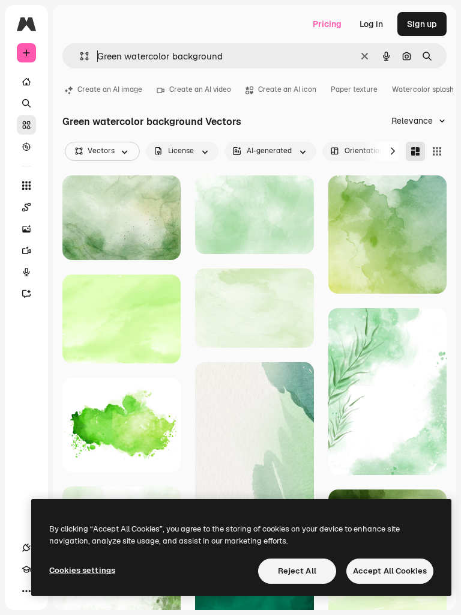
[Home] (26, 81)
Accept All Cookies (390, 571)
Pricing (327, 24)
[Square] (437, 151)
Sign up (422, 24)
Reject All (297, 571)
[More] (26, 591)
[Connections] (26, 547)
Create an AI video (200, 89)
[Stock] (26, 125)
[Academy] (26, 569)
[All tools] (26, 185)
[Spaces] (26, 207)
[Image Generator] (26, 228)
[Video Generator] (26, 250)
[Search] (26, 103)
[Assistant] (26, 293)
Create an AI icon (287, 89)
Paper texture (354, 89)
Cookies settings (82, 570)
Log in (371, 24)
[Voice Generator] (26, 272)
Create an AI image (109, 89)
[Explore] (26, 146)
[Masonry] (415, 151)
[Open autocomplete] (79, 56)
